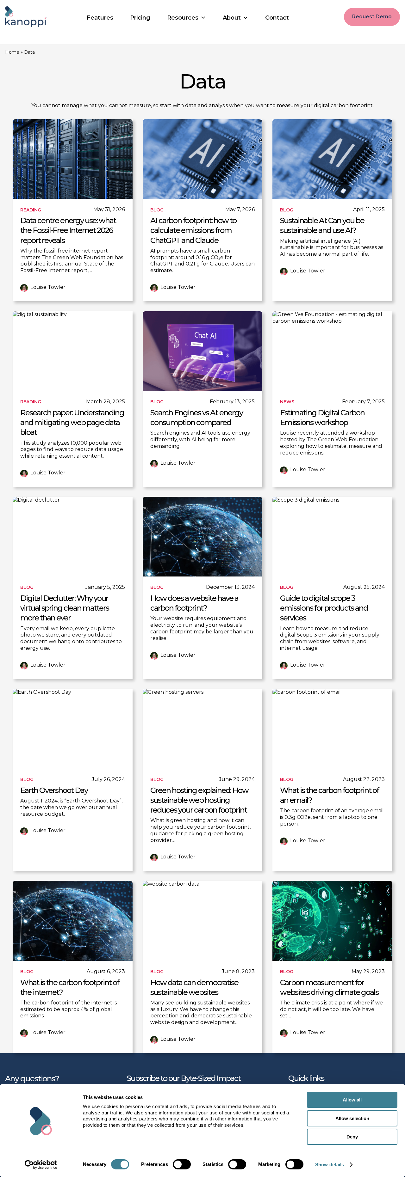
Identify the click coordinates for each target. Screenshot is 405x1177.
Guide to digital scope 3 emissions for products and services (324, 608)
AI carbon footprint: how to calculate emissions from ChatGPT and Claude (193, 230)
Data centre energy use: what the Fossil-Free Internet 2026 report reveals (68, 230)
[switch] (182, 1164)
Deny (352, 1136)
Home (12, 52)
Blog (157, 210)
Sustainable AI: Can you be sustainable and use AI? (322, 225)
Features (100, 17)
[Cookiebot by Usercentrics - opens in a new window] (41, 1164)
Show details (329, 1164)
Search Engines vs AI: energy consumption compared (196, 417)
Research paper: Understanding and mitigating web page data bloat (72, 422)
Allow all (352, 1099)
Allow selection (352, 1118)
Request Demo (372, 17)
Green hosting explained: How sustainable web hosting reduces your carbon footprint (199, 800)
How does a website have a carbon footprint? (194, 603)
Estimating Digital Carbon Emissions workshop (322, 417)
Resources (182, 17)
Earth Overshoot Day (54, 790)
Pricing (140, 17)
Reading (30, 210)
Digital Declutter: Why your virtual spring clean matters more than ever (64, 608)
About (232, 17)
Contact (277, 17)
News (287, 402)
